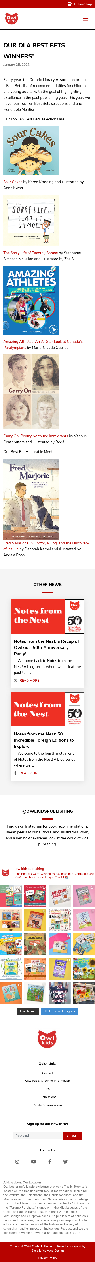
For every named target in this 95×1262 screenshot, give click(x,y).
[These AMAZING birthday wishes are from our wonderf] (84, 993)
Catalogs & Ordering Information (47, 1081)
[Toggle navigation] (86, 19)
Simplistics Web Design (47, 1251)
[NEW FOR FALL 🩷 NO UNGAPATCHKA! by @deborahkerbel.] (84, 896)
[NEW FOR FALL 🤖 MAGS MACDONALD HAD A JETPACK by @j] (84, 920)
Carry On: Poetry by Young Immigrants (35, 436)
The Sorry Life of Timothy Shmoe (30, 253)
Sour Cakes (12, 181)
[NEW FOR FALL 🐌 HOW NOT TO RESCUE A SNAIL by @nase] (11, 993)
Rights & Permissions (47, 1105)
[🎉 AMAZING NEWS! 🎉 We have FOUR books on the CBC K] (11, 920)
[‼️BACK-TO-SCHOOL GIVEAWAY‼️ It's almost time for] (60, 920)
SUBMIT (72, 1136)
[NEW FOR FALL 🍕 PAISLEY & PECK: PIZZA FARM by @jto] (60, 969)
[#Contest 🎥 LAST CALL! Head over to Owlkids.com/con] (11, 944)
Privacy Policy (47, 1258)
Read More (29, 680)
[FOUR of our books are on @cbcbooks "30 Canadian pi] (35, 969)
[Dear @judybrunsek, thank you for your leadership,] (60, 993)
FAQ (47, 1089)
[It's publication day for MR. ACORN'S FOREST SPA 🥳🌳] (11, 969)
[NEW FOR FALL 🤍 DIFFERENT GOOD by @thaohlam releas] (60, 896)
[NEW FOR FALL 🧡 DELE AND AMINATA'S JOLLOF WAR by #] (35, 920)
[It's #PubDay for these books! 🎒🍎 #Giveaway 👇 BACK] (35, 896)
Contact (47, 1073)
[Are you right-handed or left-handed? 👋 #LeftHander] (35, 944)
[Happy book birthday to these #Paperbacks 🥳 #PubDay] (11, 896)
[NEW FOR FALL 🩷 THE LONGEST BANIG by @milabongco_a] (60, 944)
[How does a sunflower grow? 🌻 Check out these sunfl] (84, 969)
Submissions (47, 1097)
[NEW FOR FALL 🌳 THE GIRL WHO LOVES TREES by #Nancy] (35, 993)
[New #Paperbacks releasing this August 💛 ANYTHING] (84, 944)
